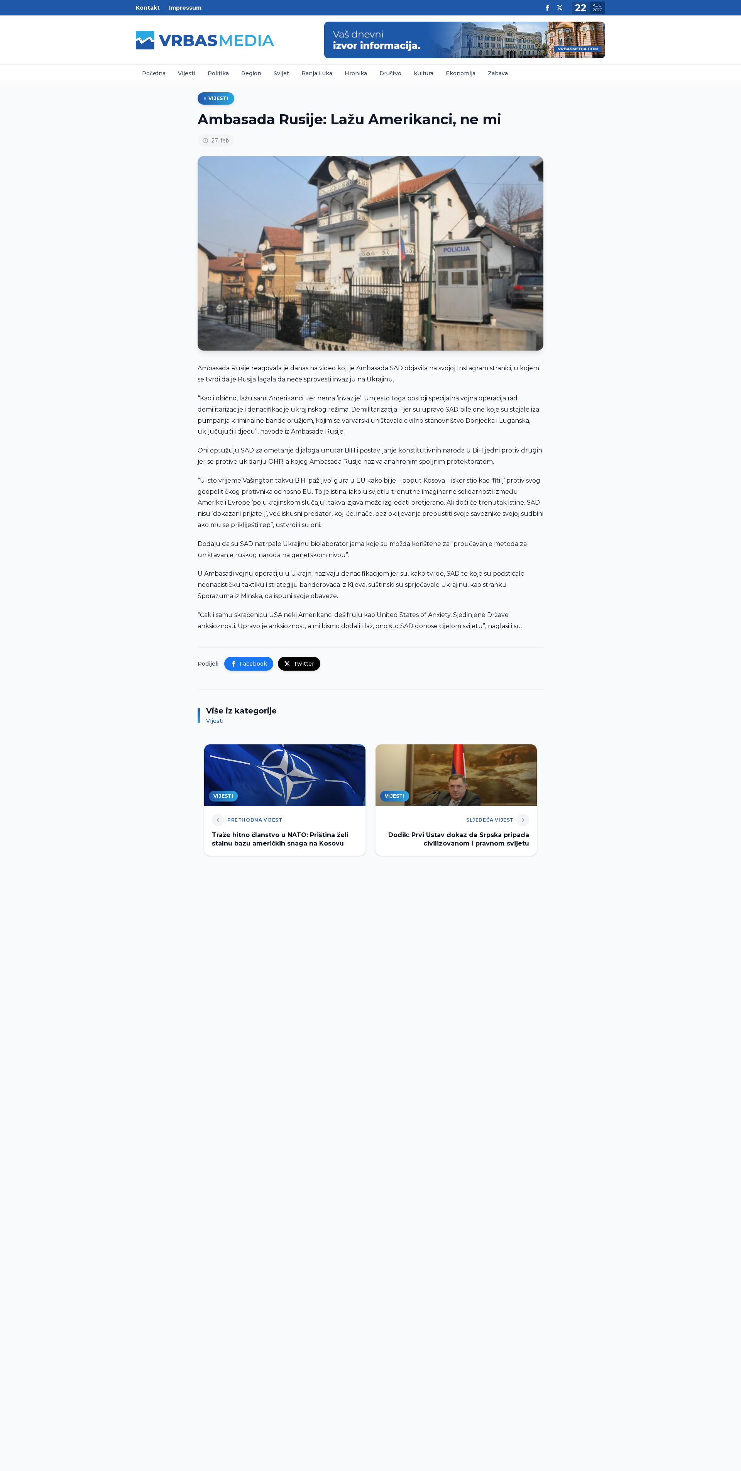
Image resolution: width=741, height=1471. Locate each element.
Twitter (303, 663)
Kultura (423, 73)
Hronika (356, 73)
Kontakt (148, 7)
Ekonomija (460, 73)
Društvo (390, 73)
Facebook (253, 663)
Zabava (498, 73)
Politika (218, 73)
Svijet (281, 73)
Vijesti (186, 73)
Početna (154, 73)
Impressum (185, 7)
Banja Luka (316, 73)
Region (251, 73)
